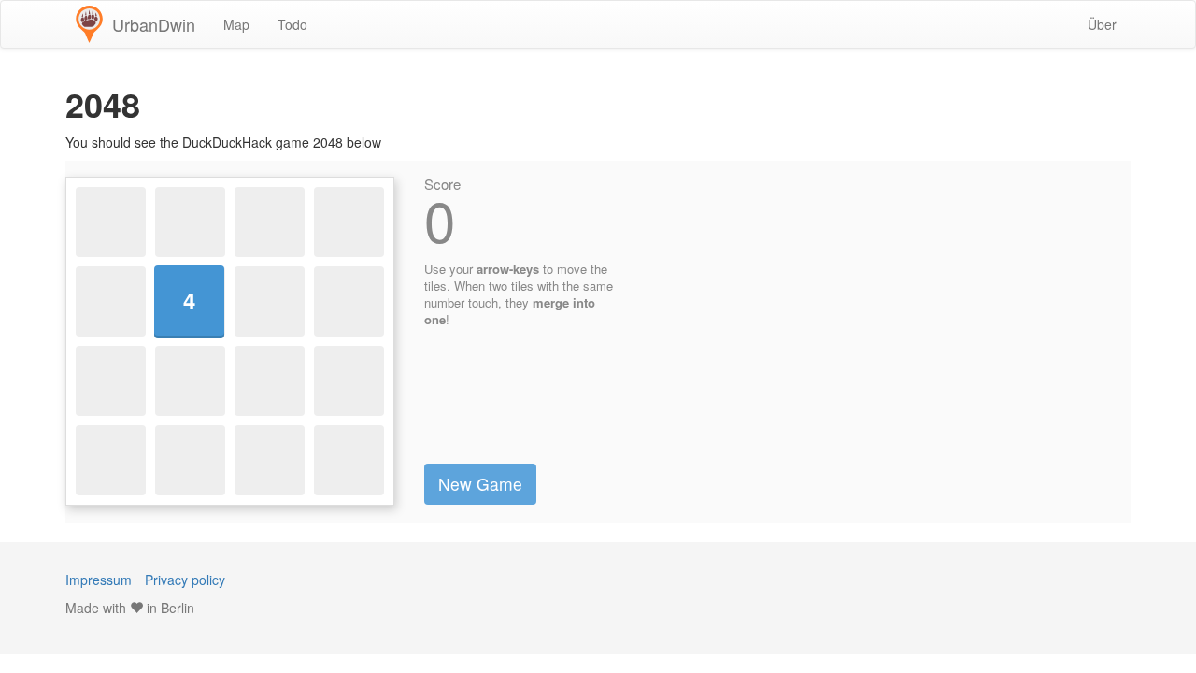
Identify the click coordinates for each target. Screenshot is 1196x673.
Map (236, 24)
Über (1102, 24)
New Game (480, 483)
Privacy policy (185, 579)
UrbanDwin (153, 24)
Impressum (98, 579)
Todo (292, 24)
